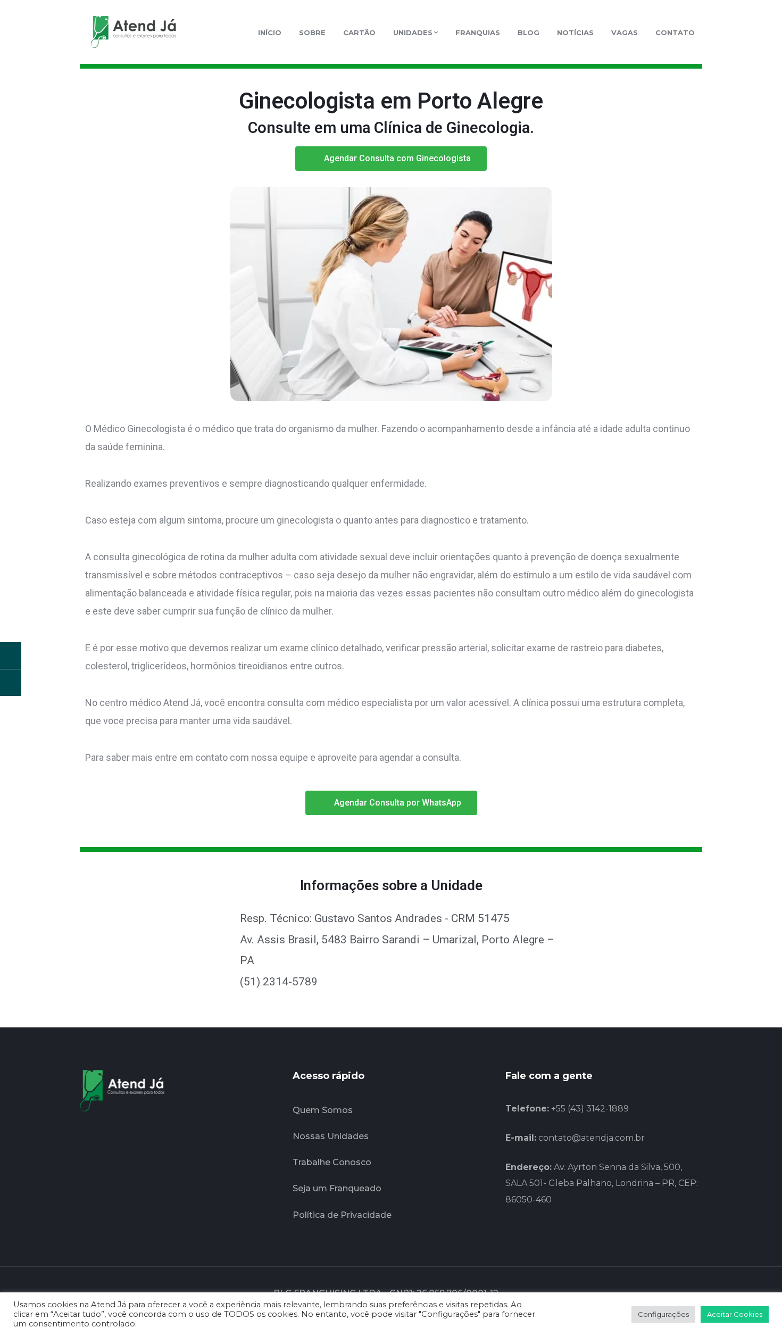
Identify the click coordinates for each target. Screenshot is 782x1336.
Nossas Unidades (331, 1136)
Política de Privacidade (342, 1215)
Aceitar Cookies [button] (734, 1314)
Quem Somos (323, 1110)
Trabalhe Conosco (332, 1162)
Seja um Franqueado (337, 1188)
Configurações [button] (663, 1314)
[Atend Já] (133, 31)
